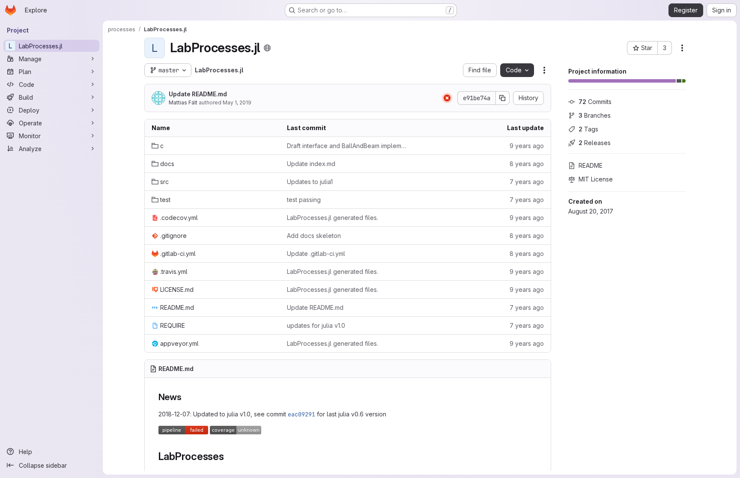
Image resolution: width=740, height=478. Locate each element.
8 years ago (527, 163)
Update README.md (198, 94)
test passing (304, 199)
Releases (595, 142)
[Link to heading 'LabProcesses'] (229, 456)
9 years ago (527, 145)
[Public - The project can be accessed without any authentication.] (267, 48)
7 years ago (527, 181)
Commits (595, 101)
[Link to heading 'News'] (186, 397)
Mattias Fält (183, 102)
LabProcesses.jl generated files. (332, 217)
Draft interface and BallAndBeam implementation (348, 145)
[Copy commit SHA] (503, 98)
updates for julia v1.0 (316, 325)
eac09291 (301, 414)
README (591, 165)
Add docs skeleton (314, 235)
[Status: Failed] (447, 98)
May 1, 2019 (237, 102)
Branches (595, 115)
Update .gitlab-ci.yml (316, 253)
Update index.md (311, 163)
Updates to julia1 (310, 181)
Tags (588, 129)
